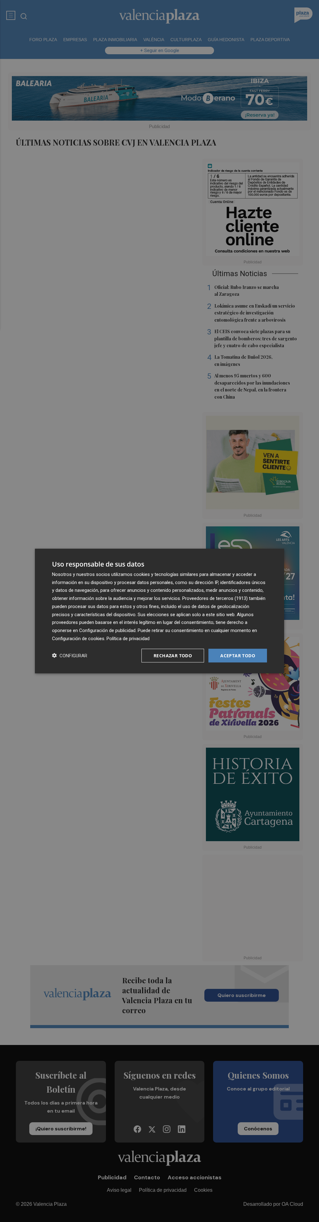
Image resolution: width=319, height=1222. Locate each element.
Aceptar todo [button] (237, 655)
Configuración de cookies (78, 638)
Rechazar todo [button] (173, 655)
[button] (69, 655)
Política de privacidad (128, 638)
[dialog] (159, 611)
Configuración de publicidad (107, 630)
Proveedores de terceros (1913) (215, 598)
